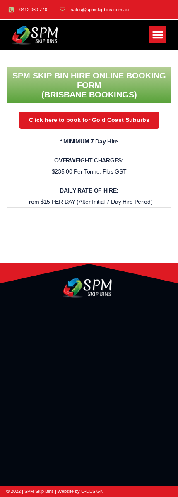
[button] (157, 34)
